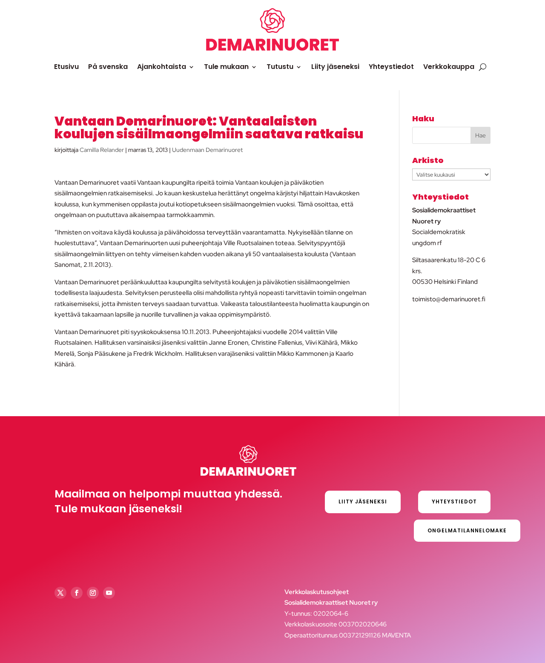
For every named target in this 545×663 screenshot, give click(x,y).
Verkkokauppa (448, 66)
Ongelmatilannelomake (467, 530)
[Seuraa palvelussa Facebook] (77, 593)
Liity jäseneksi (335, 66)
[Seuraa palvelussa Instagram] (93, 593)
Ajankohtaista (161, 66)
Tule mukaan (226, 66)
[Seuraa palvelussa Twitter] (60, 593)
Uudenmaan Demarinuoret (207, 150)
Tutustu (280, 66)
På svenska (108, 66)
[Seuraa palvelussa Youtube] (109, 593)
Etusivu (66, 66)
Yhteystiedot (391, 66)
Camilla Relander (102, 150)
